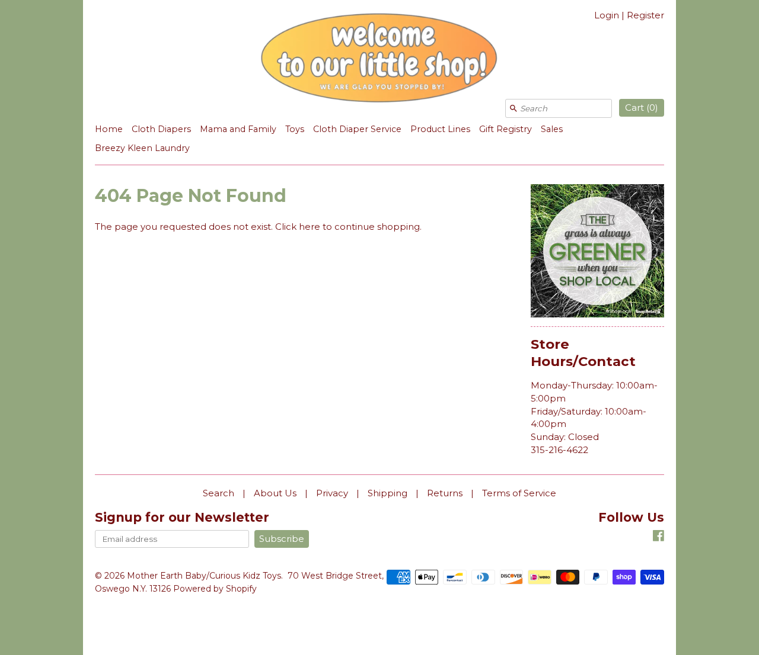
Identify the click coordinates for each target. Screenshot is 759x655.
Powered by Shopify (215, 588)
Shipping (387, 493)
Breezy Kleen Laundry (142, 148)
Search (218, 493)
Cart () (641, 107)
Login (606, 15)
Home (109, 129)
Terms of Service (519, 493)
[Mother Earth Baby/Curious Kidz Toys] (379, 60)
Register (645, 15)
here (309, 226)
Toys (294, 129)
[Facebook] (658, 537)
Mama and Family (238, 129)
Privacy (332, 493)
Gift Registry (505, 129)
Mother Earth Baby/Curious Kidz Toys (204, 575)
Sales (552, 129)
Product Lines (440, 129)
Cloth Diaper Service (357, 129)
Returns (445, 493)
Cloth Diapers (161, 129)
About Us (275, 493)
